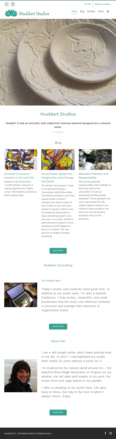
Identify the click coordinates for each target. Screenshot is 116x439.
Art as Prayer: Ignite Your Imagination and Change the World (57, 177)
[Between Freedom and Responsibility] (95, 159)
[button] (108, 11)
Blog (58, 142)
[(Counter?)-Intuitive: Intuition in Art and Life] (20, 159)
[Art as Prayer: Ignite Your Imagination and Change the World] (57, 159)
